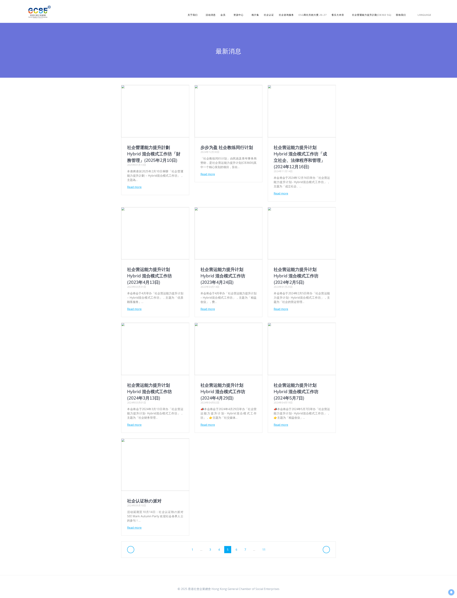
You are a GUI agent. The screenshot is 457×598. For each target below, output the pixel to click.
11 (265, 549)
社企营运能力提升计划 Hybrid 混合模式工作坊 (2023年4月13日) (149, 276)
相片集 (255, 14)
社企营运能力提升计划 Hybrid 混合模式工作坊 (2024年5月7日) (296, 391)
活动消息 (211, 14)
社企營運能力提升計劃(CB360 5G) (371, 14)
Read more (134, 187)
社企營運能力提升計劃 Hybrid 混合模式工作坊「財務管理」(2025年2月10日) (153, 154)
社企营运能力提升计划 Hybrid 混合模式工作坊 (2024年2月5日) (296, 276)
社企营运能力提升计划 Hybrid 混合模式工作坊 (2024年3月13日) (149, 391)
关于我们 (193, 14)
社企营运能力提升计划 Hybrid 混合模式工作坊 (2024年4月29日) (222, 391)
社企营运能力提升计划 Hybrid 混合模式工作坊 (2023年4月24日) (222, 276)
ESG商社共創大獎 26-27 (313, 14)
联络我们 (401, 14)
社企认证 (269, 14)
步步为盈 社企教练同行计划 (226, 147)
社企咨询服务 (286, 14)
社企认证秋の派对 (144, 501)
